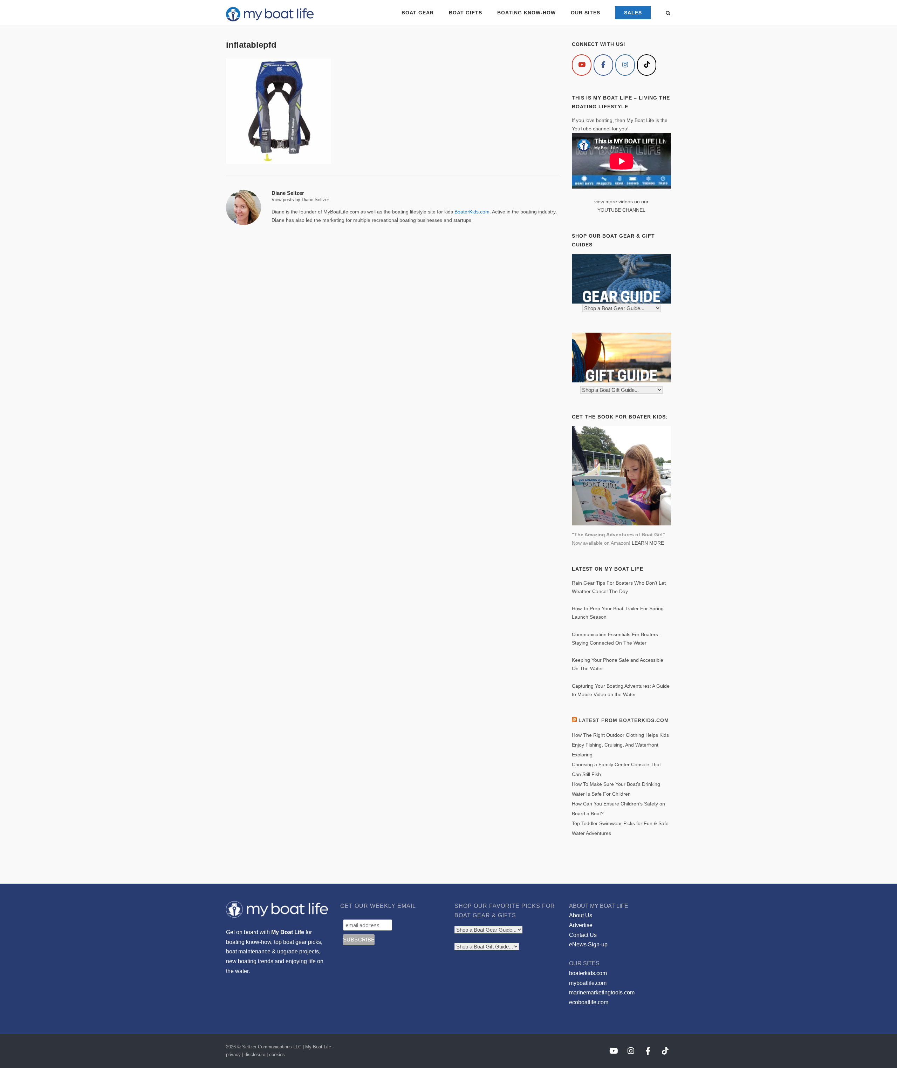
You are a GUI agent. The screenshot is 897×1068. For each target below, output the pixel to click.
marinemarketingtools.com (602, 992)
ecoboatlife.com (588, 1002)
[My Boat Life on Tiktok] (647, 65)
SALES (633, 12)
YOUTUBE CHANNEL (621, 210)
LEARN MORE (648, 543)
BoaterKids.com (471, 212)
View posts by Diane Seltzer (300, 199)
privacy (233, 1054)
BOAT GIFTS (465, 12)
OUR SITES (585, 12)
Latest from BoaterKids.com (623, 720)
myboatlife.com (588, 983)
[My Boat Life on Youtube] (581, 65)
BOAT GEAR (418, 12)
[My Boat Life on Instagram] (625, 65)
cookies (277, 1054)
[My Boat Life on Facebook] (603, 65)
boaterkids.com (588, 973)
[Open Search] (668, 13)
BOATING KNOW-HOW (526, 12)
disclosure (255, 1054)
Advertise (581, 925)
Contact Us (583, 935)
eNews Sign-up (588, 944)
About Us (580, 915)
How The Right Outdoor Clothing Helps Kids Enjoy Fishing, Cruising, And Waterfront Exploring (620, 744)
